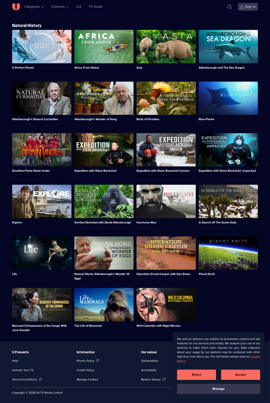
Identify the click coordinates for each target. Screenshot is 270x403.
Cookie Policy (85, 370)
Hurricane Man (146, 222)
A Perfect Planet (23, 67)
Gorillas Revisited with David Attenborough (102, 222)
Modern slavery (151, 379)
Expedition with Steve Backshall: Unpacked (227, 171)
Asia (139, 67)
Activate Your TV (23, 370)
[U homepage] (16, 7)
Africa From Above (86, 67)
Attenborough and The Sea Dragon (222, 67)
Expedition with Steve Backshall (95, 171)
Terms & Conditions (24, 379)
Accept (240, 374)
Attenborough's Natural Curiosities (35, 119)
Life (14, 274)
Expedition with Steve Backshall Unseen (163, 171)
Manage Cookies (87, 379)
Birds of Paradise (147, 119)
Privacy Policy (85, 361)
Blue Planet (206, 119)
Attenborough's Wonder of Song (95, 119)
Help (15, 361)
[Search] (229, 7)
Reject (196, 374)
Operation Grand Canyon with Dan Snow (163, 274)
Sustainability (149, 361)
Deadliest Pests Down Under (31, 171)
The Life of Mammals (88, 326)
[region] (218, 365)
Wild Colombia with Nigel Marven (158, 326)
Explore (17, 222)
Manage (218, 388)
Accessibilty (148, 370)
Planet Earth (207, 274)
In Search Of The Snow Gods (218, 222)
